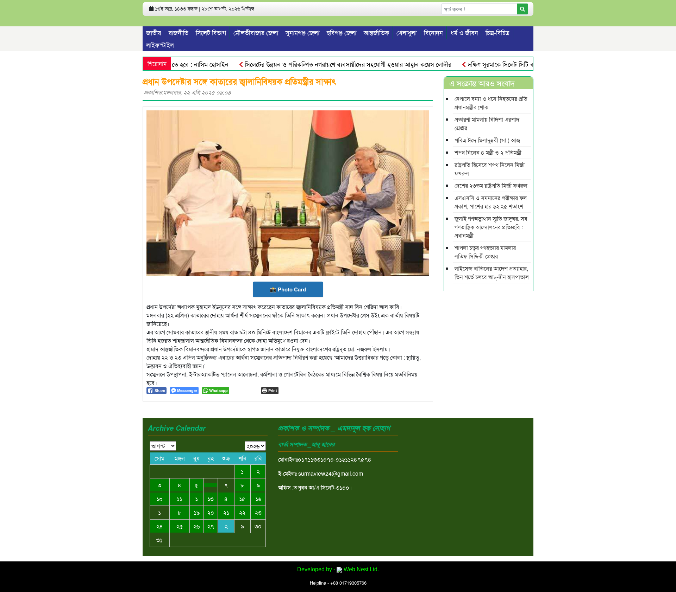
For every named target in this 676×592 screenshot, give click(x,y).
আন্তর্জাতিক (376, 32)
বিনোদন (433, 32)
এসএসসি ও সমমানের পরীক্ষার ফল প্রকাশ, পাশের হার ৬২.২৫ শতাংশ (491, 202)
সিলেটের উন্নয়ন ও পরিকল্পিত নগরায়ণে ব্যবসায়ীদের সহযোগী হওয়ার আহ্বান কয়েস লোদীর (334, 64)
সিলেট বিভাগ (211, 32)
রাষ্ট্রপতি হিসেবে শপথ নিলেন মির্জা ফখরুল (490, 169)
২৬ (196, 526)
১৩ (210, 499)
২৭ (210, 526)
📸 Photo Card (288, 289)
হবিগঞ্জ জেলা (341, 32)
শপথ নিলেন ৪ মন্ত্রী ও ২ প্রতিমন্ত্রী (488, 152)
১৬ (258, 499)
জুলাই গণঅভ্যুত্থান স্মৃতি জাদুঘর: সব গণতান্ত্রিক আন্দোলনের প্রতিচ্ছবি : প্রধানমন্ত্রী (491, 226)
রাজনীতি (178, 32)
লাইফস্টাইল (160, 44)
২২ (242, 512)
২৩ (258, 512)
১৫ (242, 499)
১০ (159, 499)
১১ (179, 499)
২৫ (179, 526)
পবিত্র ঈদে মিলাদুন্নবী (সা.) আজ (487, 140)
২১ (226, 512)
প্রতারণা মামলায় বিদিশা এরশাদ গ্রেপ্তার (487, 123)
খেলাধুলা (406, 32)
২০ (210, 512)
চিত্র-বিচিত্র (497, 32)
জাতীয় (153, 32)
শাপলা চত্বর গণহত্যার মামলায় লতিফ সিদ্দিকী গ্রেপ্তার (485, 252)
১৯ (197, 512)
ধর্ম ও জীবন (464, 32)
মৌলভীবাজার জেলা (255, 32)
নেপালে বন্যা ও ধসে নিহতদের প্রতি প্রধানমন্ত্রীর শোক (491, 103)
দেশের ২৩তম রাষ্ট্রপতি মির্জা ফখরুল (491, 185)
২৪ (159, 526)
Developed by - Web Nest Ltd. (338, 569)
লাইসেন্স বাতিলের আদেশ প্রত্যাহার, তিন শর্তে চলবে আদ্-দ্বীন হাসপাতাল (492, 272)
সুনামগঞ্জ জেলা (302, 32)
